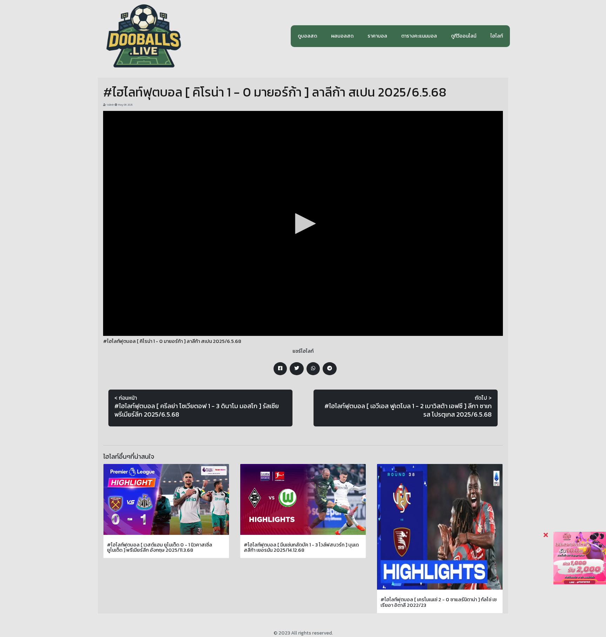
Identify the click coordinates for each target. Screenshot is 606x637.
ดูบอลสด (307, 36)
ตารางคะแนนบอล (419, 36)
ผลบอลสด (342, 36)
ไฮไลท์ (496, 36)
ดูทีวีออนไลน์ (463, 36)
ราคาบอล (377, 36)
